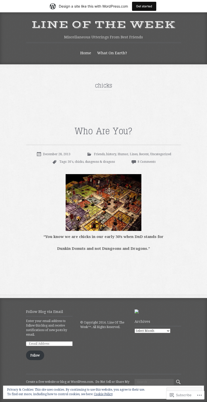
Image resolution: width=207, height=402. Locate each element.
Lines (134, 154)
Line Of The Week (104, 24)
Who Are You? (103, 131)
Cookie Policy (103, 394)
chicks (79, 162)
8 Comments (147, 162)
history (111, 154)
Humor (123, 154)
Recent (144, 154)
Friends (99, 154)
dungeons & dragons (100, 162)
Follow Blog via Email (44, 312)
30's (70, 162)
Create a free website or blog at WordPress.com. (60, 382)
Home (85, 53)
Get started (144, 6)
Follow (35, 355)
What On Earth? (112, 53)
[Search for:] (154, 382)
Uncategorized (160, 154)
